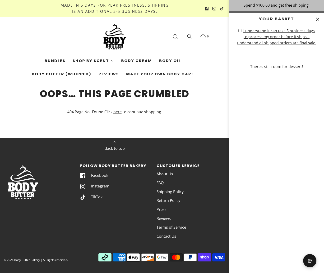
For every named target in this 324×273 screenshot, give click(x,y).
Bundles (55, 61)
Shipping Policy (170, 191)
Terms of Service (171, 227)
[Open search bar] (175, 37)
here (117, 111)
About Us (165, 174)
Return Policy (168, 200)
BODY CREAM (136, 61)
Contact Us (166, 236)
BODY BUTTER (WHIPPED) (61, 74)
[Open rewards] (309, 260)
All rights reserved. (55, 260)
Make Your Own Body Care (160, 74)
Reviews (108, 74)
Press (162, 209)
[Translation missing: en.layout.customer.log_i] (189, 36)
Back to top (115, 148)
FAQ (160, 182)
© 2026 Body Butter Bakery (22, 260)
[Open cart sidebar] (317, 19)
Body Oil (170, 61)
